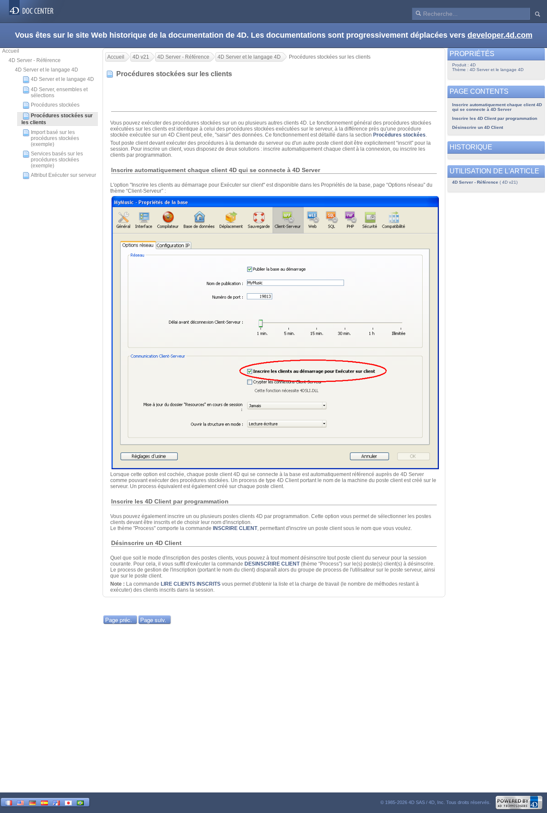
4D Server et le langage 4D (46, 70)
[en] (20, 802)
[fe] (56, 802)
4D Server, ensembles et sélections (59, 92)
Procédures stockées (55, 105)
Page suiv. (153, 620)
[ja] (68, 802)
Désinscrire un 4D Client (477, 127)
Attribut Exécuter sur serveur (63, 175)
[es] (44, 802)
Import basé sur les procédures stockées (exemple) (55, 138)
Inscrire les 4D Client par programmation (494, 118)
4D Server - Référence (35, 60)
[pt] (80, 802)
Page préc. (118, 620)
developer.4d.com (500, 35)
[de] (32, 802)
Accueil (10, 51)
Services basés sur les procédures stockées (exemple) (57, 160)
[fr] (8, 802)
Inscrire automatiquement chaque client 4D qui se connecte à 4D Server (497, 107)
